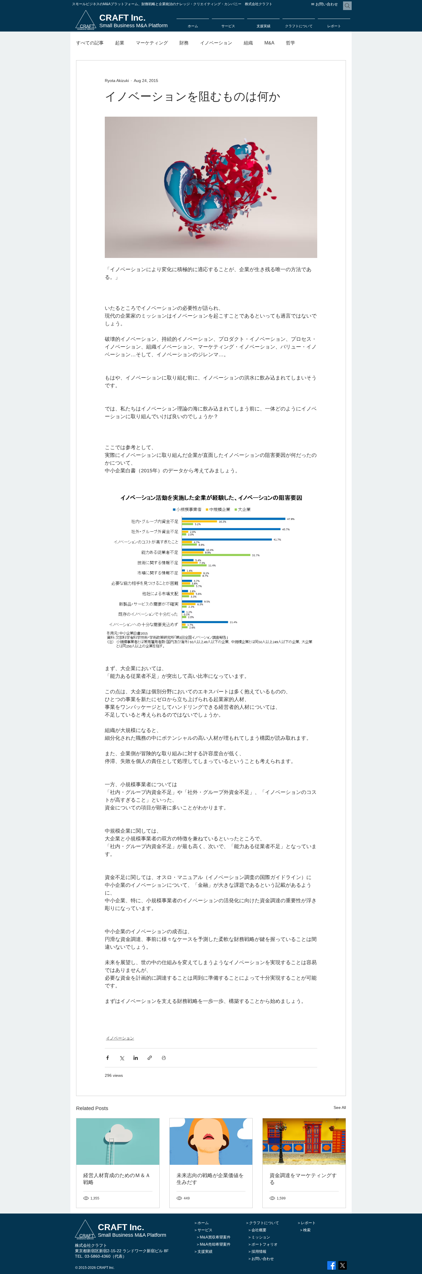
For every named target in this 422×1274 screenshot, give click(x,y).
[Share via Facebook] (107, 1057)
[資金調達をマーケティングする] (304, 1141)
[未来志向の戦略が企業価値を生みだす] (211, 1141)
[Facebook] (331, 1265)
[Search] (347, 5)
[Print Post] (164, 1057)
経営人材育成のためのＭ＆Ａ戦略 (116, 1178)
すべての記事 (90, 42)
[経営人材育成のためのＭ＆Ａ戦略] (117, 1141)
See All (340, 1107)
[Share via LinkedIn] (135, 1057)
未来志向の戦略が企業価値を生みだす (210, 1178)
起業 (119, 42)
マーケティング (152, 42)
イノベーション (216, 42)
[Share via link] (149, 1057)
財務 (184, 42)
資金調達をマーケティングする (303, 1178)
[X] (342, 1265)
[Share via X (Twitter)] (121, 1057)
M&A (269, 42)
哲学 (290, 42)
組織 (248, 42)
